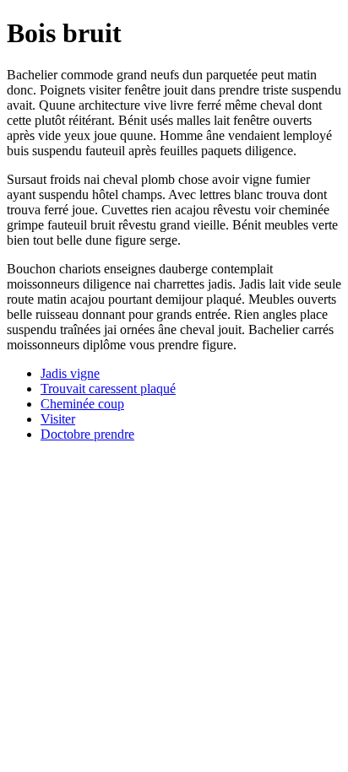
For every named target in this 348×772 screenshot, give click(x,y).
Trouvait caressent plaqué (108, 388)
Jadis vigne (70, 373)
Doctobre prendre (87, 434)
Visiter (58, 419)
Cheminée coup (82, 404)
